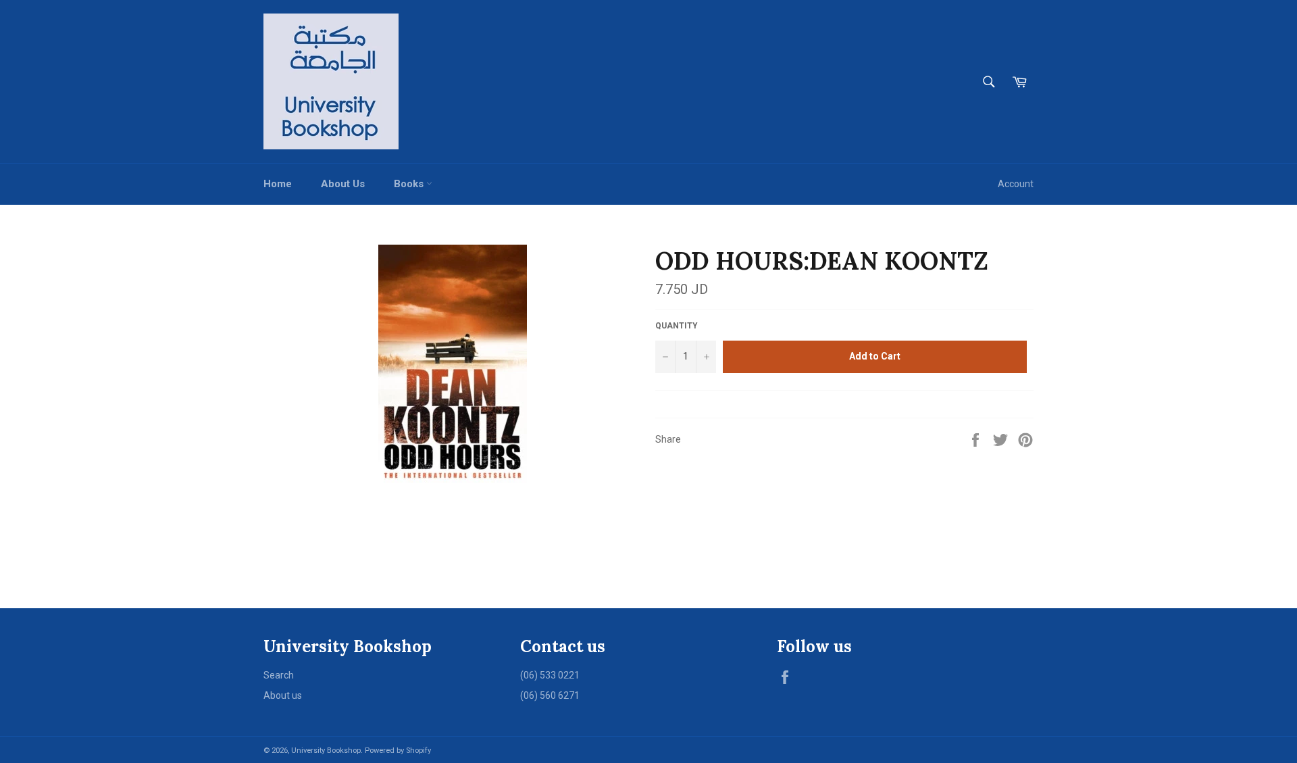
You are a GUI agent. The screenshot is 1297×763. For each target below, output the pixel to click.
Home (277, 184)
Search (278, 675)
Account (1016, 183)
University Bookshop (326, 750)
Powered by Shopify (398, 750)
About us (282, 695)
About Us (343, 184)
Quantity (676, 325)
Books (410, 184)
